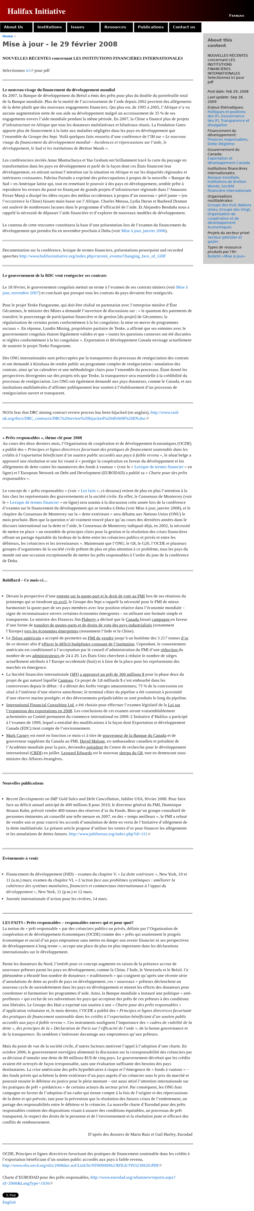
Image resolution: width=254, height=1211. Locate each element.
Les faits (88, 490)
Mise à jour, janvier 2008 (143, 230)
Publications (151, 27)
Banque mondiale (223, 177)
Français (236, 15)
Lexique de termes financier (159, 466)
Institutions (49, 27)
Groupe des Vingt (234, 209)
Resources (115, 27)
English (9, 1202)
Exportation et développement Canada (229, 160)
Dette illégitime (221, 144)
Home (7, 36)
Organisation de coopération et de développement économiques (223, 220)
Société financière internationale (229, 188)
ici (29, 70)
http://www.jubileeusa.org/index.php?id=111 (109, 834)
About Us (13, 27)
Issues (77, 27)
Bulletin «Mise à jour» (227, 256)
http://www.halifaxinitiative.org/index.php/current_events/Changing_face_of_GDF (92, 256)
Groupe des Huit (222, 205)
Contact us (184, 27)
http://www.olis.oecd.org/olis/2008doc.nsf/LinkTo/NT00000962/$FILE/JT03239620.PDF (81, 1165)
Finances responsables (227, 139)
